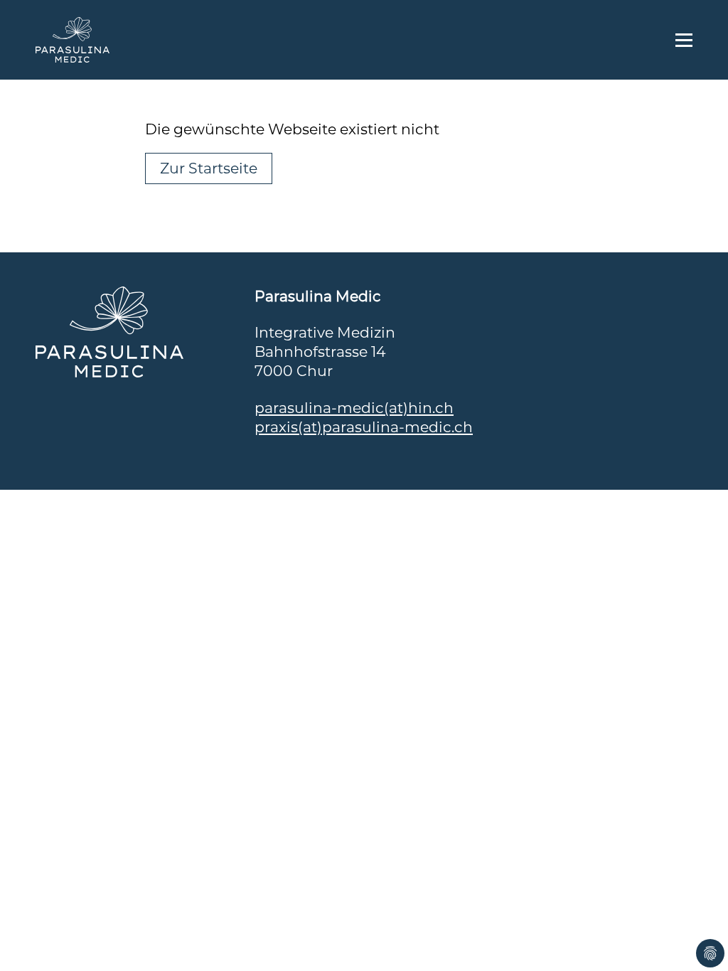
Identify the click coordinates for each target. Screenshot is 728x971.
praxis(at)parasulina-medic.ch (364, 426)
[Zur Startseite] (72, 40)
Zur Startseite (208, 168)
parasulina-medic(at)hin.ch (354, 407)
